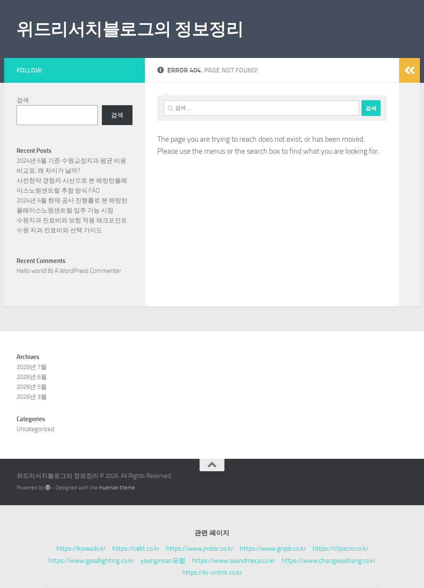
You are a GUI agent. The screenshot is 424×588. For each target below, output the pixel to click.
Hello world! (32, 271)
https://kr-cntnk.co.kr (212, 572)
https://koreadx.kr (81, 548)
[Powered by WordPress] (48, 487)
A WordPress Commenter (88, 271)
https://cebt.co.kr (135, 548)
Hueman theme (117, 487)
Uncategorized (35, 429)
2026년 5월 (32, 386)
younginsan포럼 (163, 560)
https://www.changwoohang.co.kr (329, 560)
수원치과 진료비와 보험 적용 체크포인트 (72, 220)
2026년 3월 (32, 396)
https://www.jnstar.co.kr (199, 548)
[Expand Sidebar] (409, 70)
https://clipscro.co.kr (340, 548)
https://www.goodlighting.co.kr (91, 560)
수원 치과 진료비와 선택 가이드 (59, 230)
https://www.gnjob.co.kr (273, 548)
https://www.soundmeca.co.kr (233, 560)
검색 (23, 100)
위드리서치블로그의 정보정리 (130, 29)
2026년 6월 (32, 377)
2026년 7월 (32, 367)
